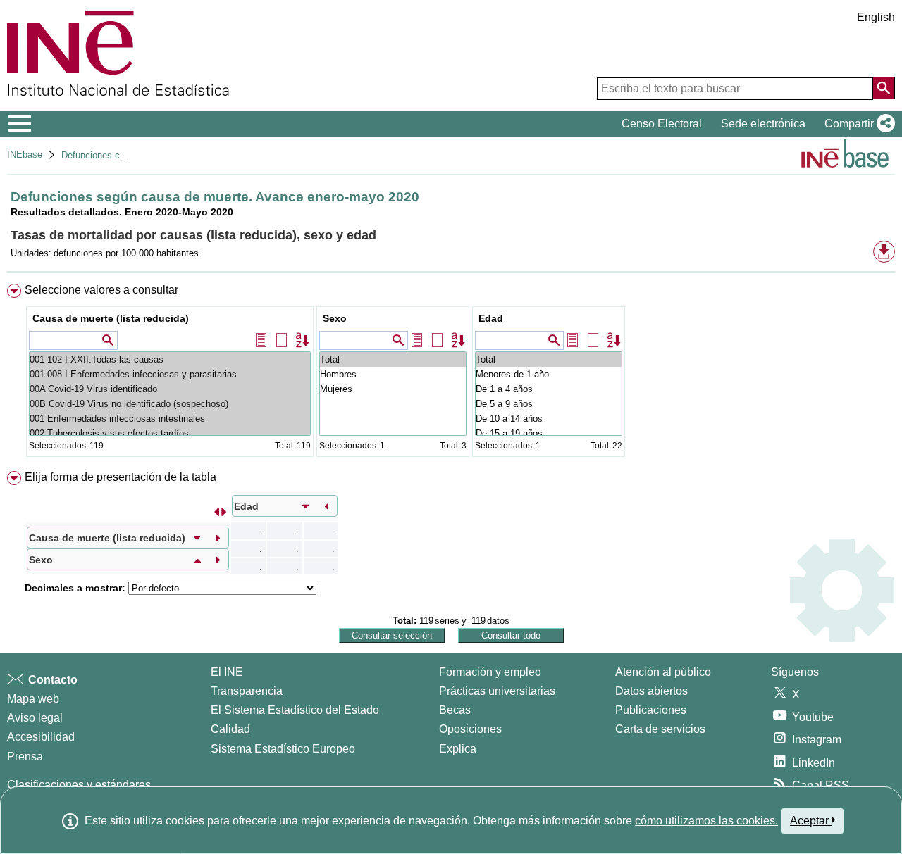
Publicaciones (650, 710)
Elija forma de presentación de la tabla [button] (120, 477)
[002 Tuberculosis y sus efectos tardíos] (170, 433)
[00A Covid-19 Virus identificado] (170, 389)
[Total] (393, 359)
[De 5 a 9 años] (549, 403)
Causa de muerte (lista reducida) (110, 318)
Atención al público (663, 672)
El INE (227, 672)
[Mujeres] (393, 389)
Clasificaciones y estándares (79, 785)
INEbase (24, 154)
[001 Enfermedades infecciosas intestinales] (170, 418)
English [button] (876, 17)
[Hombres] (393, 374)
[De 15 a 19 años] (549, 433)
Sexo (335, 318)
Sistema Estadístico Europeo (283, 749)
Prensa (25, 756)
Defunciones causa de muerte (122, 155)
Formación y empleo (490, 672)
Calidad (230, 729)
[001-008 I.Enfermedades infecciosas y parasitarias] (170, 374)
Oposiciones (470, 729)
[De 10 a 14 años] (549, 418)
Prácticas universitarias (497, 691)
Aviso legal (35, 718)
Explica (457, 749)
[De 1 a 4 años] (549, 389)
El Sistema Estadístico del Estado (295, 710)
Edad (490, 318)
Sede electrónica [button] (763, 124)
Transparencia (247, 691)
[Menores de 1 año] (549, 374)
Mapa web (33, 699)
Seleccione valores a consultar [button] (101, 290)
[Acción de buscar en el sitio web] (883, 88)
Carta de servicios (660, 729)
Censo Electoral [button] (662, 124)
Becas (455, 710)
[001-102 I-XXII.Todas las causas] (170, 359)
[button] (857, 124)
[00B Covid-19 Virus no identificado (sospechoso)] (170, 403)
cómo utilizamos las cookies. (706, 821)
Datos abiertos (651, 691)
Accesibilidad (41, 737)
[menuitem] (451, 373)
